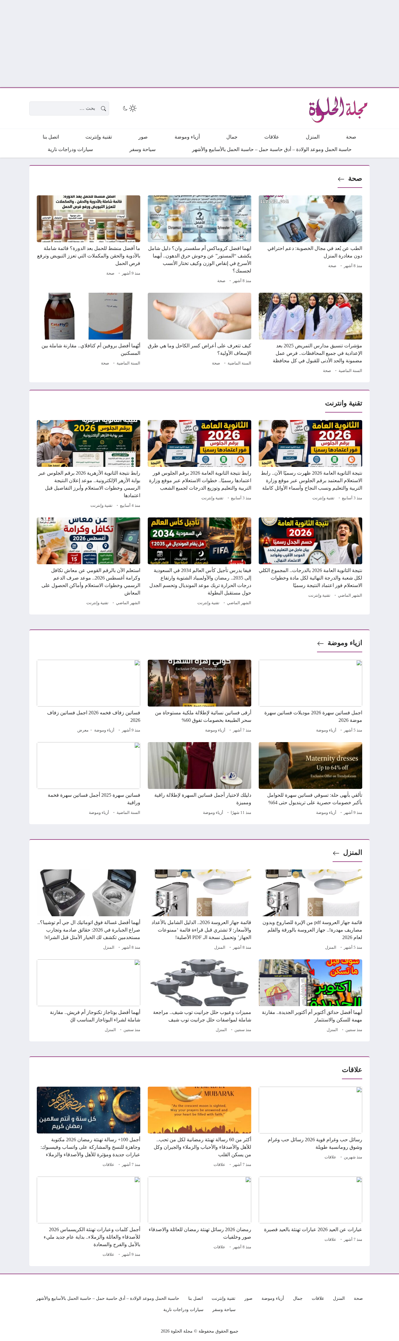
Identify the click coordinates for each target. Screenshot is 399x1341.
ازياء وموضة (345, 643)
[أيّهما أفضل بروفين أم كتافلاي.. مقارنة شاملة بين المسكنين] (88, 334)
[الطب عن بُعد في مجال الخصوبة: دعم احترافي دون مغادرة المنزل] (310, 240)
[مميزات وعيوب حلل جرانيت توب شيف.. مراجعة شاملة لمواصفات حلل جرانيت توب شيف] (199, 996)
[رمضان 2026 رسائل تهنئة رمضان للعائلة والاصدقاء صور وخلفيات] (199, 1218)
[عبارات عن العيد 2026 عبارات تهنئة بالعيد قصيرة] (310, 1218)
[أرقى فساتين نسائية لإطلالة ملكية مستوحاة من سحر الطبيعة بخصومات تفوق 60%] (199, 697)
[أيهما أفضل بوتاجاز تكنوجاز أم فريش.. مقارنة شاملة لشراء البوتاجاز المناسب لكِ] (88, 996)
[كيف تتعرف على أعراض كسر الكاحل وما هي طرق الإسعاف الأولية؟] (199, 334)
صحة (355, 178)
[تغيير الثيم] (129, 108)
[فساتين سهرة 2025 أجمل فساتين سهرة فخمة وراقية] (88, 779)
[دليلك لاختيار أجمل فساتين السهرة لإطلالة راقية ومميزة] (199, 779)
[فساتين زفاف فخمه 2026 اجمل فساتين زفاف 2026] (88, 697)
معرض (83, 730)
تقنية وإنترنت (323, 498)
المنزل (352, 852)
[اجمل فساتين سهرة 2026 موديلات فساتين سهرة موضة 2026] (310, 697)
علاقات (330, 1157)
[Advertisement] (212, 43)
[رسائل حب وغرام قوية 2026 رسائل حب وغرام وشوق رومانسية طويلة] (310, 1128)
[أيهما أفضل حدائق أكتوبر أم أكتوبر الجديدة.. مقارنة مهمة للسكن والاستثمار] (310, 996)
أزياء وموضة (326, 730)
